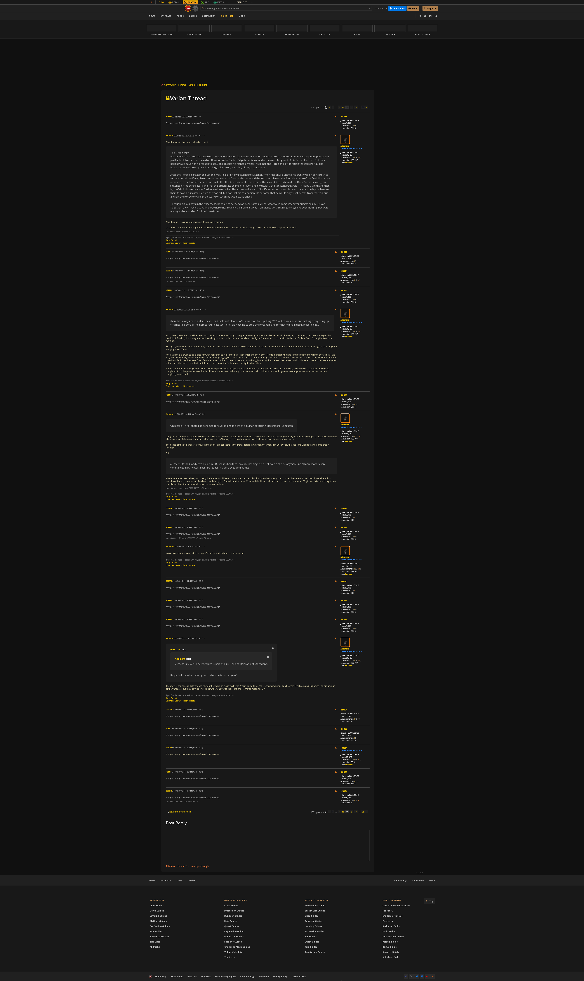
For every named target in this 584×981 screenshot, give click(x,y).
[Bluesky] (416, 976)
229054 (344, 271)
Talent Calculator (159, 936)
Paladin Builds (390, 941)
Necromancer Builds (393, 936)
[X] (411, 976)
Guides (193, 16)
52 (363, 107)
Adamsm (345, 146)
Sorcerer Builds (390, 952)
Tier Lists (155, 941)
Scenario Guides (233, 941)
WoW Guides (157, 900)
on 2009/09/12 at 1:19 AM (184, 638)
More (432, 880)
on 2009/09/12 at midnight (184, 309)
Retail (176, 2)
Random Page (247, 976)
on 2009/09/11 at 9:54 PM (182, 116)
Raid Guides (156, 931)
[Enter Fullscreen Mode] (419, 16)
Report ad (419, 873)
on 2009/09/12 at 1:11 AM (182, 527)
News (152, 16)
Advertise (206, 976)
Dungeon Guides (233, 915)
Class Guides (157, 905)
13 (356, 107)
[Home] (165, 8)
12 (351, 107)
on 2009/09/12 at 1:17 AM (182, 619)
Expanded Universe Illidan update (180, 243)
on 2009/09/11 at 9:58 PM (184, 135)
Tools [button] (180, 16)
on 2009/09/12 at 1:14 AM (184, 546)
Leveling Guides (158, 915)
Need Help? (161, 976)
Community (209, 16)
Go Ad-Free (227, 16)
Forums (182, 84)
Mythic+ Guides (158, 921)
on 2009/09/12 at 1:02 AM (184, 414)
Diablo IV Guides (391, 900)
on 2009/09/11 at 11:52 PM (182, 290)
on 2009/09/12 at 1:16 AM (182, 600)
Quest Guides (231, 926)
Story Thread (171, 240)
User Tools (177, 976)
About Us (192, 976)
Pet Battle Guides (234, 936)
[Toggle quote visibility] (273, 648)
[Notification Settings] (425, 16)
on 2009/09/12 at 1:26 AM (182, 748)
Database (165, 16)
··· (229, 2)
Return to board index (180, 811)
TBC (207, 2)
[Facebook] (422, 976)
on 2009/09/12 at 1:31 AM (182, 791)
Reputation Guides (234, 931)
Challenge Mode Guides (237, 946)
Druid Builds (388, 931)
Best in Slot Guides (315, 910)
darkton (175, 649)
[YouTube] (427, 976)
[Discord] (406, 976)
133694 (344, 748)
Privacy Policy (280, 976)
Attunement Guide (315, 905)
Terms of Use (298, 976)
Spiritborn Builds (391, 957)
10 (343, 107)
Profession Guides (160, 926)
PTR (195, 8)
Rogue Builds (389, 946)
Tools (179, 880)
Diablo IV (245, 2)
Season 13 (387, 910)
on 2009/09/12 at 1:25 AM (182, 709)
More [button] (242, 16)
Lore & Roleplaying (197, 84)
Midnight (155, 946)
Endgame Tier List (392, 915)
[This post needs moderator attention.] (335, 116)
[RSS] (432, 976)
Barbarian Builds (391, 926)
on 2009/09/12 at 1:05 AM (182, 508)
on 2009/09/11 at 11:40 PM (182, 271)
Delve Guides (157, 910)
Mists (220, 2)
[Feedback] (430, 16)
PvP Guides (311, 936)
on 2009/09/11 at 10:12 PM (182, 252)
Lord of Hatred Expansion (396, 905)
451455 (344, 116)
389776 (344, 508)
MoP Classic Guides (235, 900)
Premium (349, 162)
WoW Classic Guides (316, 900)
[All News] (151, 2)
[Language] (435, 16)
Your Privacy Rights (225, 976)
